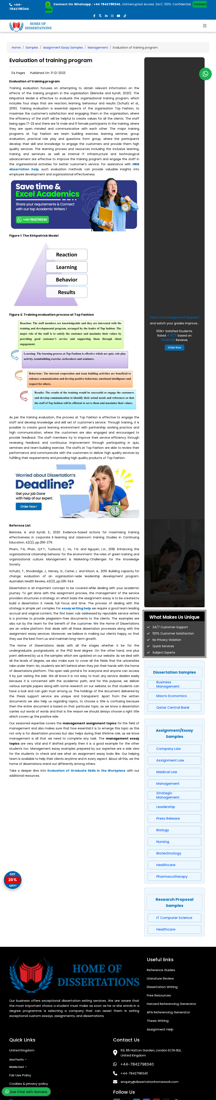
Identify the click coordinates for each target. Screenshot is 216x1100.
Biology (162, 830)
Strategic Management (168, 795)
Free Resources (159, 995)
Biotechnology (168, 853)
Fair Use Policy (20, 1075)
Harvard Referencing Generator (171, 1004)
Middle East (17, 1067)
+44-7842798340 (137, 1064)
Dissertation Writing (162, 987)
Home (16, 47)
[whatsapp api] (48, 4)
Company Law (168, 748)
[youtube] (118, 16)
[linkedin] (106, 16)
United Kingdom (21, 1050)
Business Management (168, 684)
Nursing (162, 841)
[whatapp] (205, 74)
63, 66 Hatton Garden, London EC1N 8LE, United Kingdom (151, 1053)
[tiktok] (125, 16)
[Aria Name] (205, 26)
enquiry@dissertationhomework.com (149, 1082)
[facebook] (94, 16)
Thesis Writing (158, 1020)
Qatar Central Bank (172, 707)
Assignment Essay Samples (63, 47)
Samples (32, 47)
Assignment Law (170, 760)
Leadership (165, 806)
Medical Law (166, 772)
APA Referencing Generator (168, 1012)
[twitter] (100, 16)
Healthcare (165, 865)
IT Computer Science (174, 917)
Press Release (168, 818)
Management (98, 47)
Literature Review (160, 978)
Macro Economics (171, 695)
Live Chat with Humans (28, 1091)
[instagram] (112, 16)
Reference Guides (161, 970)
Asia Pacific (16, 1059)
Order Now (174, 347)
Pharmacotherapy (172, 876)
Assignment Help (160, 1029)
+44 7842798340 (107, 4)
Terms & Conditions (24, 1092)
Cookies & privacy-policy (28, 1083)
